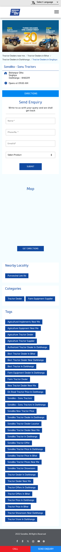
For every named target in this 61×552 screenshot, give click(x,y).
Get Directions (30, 249)
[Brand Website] (43, 541)
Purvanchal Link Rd (17, 276)
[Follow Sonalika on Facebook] (17, 541)
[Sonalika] (15, 12)
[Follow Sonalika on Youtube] (38, 541)
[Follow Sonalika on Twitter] (27, 541)
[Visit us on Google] (22, 541)
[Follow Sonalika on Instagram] (33, 541)
